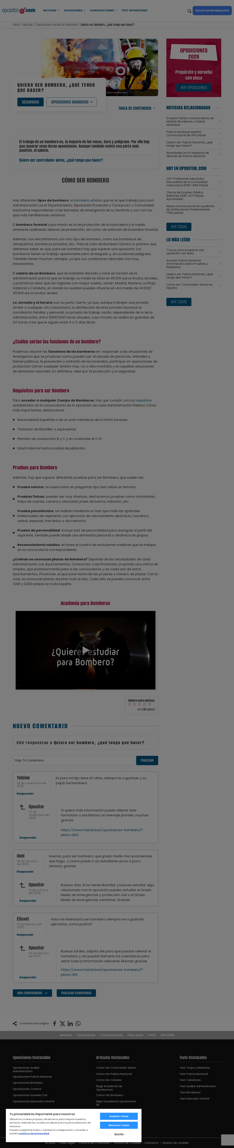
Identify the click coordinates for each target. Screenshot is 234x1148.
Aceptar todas (119, 1116)
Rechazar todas (119, 1125)
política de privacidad (34, 1133)
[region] (73, 1125)
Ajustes (119, 1134)
